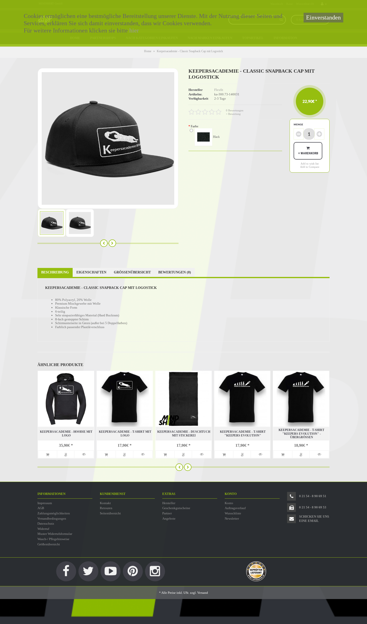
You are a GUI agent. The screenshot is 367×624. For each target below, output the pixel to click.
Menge (298, 124)
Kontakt (105, 503)
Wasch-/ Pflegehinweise (53, 539)
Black (216, 136)
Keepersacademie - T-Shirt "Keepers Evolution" (243, 433)
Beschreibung (55, 272)
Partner (167, 513)
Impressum (44, 503)
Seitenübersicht (110, 513)
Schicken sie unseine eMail (314, 519)
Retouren (106, 508)
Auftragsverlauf (235, 508)
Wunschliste (233, 513)
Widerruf (43, 529)
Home (147, 51)
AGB (40, 508)
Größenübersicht (132, 272)
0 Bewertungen (234, 110)
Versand (202, 593)
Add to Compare (309, 166)
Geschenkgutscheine (176, 508)
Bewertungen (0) (174, 272)
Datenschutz (45, 523)
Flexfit (218, 90)
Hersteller (168, 503)
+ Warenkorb (308, 153)
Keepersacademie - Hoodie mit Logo (66, 433)
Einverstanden (323, 17)
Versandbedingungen (51, 518)
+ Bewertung (233, 113)
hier (134, 30)
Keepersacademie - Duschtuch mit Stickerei (183, 433)
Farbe (194, 126)
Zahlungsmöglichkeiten (53, 513)
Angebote (169, 518)
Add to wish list (310, 163)
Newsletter (232, 518)
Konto (229, 503)
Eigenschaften (91, 272)
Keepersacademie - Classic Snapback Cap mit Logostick (190, 51)
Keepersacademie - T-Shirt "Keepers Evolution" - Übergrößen (301, 433)
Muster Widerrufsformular (54, 534)
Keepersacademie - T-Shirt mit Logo (125, 433)
